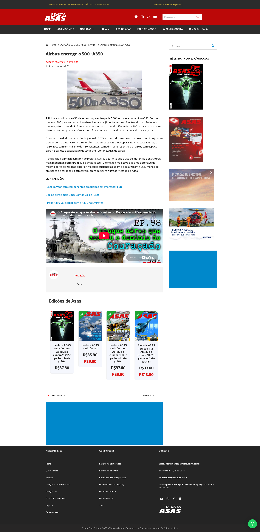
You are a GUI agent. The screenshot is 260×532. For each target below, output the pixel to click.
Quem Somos (65, 29)
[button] (252, 523)
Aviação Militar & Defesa (58, 484)
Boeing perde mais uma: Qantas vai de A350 (72, 194)
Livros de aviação (107, 491)
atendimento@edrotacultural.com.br (183, 463)
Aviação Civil (51, 491)
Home (47, 29)
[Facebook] (136, 16)
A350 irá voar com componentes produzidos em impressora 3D (84, 186)
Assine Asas (123, 29)
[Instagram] (142, 16)
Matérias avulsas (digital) (111, 484)
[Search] (197, 17)
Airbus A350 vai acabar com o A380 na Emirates (74, 202)
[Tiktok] (148, 16)
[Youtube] (154, 16)
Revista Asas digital (108, 470)
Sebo (101, 505)
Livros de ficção (106, 498)
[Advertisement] (104, 423)
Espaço (49, 505)
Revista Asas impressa (110, 463)
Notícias (85, 29)
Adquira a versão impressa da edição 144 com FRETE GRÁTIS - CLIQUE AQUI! (64, 4)
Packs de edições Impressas (112, 477)
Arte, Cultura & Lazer (56, 498)
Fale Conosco (146, 29)
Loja (104, 29)
